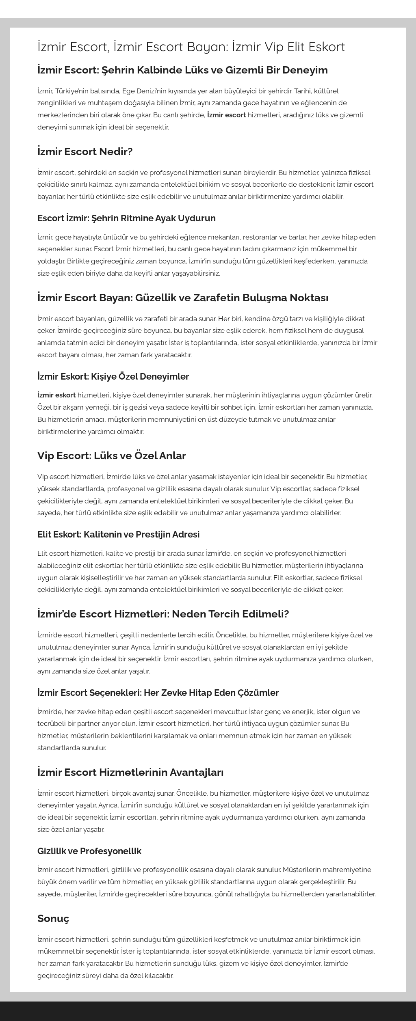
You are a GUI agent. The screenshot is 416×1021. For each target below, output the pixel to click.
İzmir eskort (56, 395)
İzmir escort (226, 115)
